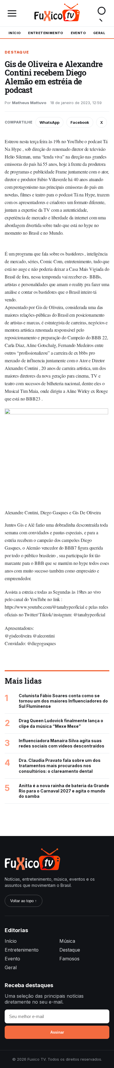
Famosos (69, 959)
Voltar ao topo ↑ (23, 901)
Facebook (79, 122)
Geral (99, 33)
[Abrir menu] (12, 13)
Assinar (57, 1032)
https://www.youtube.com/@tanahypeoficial (44, 607)
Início (14, 33)
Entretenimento (45, 33)
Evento (78, 33)
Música (67, 941)
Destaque (17, 52)
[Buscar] (101, 13)
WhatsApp (49, 122)
